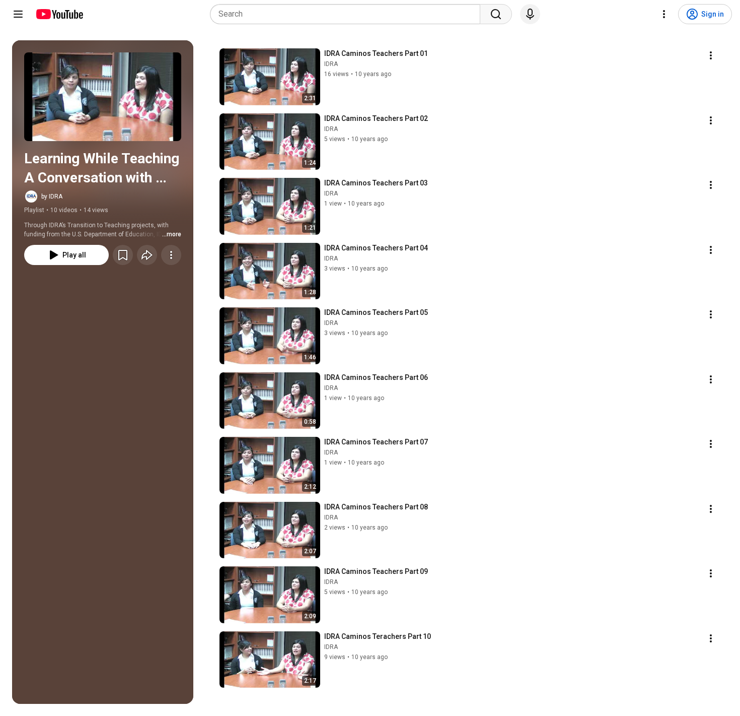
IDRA (331, 64)
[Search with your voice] (530, 14)
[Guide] (18, 14)
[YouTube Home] (59, 14)
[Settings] (664, 14)
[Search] (496, 14)
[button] (102, 96)
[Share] (147, 255)
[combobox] (348, 14)
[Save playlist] (123, 255)
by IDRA (51, 196)
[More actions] (171, 255)
